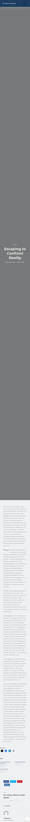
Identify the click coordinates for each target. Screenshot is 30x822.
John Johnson (11, 262)
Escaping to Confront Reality (15, 253)
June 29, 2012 (20, 262)
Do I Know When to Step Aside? (14, 796)
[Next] (26, 796)
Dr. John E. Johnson (9, 3)
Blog (15, 244)
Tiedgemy (7, 818)
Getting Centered (4, 769)
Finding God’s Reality (20, 762)
